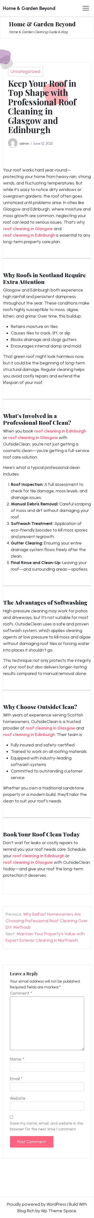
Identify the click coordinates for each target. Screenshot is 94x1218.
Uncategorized (25, 71)
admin (24, 143)
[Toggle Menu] (86, 8)
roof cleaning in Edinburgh (29, 235)
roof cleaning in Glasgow (28, 228)
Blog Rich (25, 1210)
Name (17, 1059)
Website (18, 1098)
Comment (21, 993)
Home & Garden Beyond (29, 8)
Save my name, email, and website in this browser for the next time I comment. (46, 1126)
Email (16, 1078)
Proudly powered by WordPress (36, 1204)
